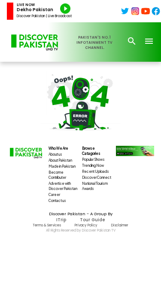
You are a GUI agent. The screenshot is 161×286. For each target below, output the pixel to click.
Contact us (57, 201)
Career (54, 195)
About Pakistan (60, 160)
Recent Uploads (95, 171)
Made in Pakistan (62, 166)
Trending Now (93, 165)
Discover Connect (96, 177)
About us (55, 154)
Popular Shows (93, 159)
